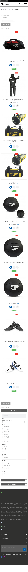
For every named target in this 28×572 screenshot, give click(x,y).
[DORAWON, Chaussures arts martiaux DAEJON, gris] (14, 327)
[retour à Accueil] (1, 9)
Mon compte (4, 542)
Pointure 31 (6, 431)
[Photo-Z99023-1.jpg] (24, 33)
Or (5, 451)
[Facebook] (1, 557)
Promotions (12, 480)
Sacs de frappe (7, 468)
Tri (1, 20)
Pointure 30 (6, 429)
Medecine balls (7, 465)
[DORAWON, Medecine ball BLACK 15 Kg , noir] (14, 287)
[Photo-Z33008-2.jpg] (24, 77)
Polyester (6, 457)
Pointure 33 (6, 434)
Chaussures (6, 463)
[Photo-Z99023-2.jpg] (24, 36)
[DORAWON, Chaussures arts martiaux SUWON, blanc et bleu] (14, 366)
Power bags (6, 467)
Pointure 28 (6, 426)
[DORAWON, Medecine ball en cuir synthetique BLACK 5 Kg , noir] (14, 207)
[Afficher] (14, 65)
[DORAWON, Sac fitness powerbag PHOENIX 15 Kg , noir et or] (14, 166)
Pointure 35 (6, 437)
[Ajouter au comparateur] (17, 65)
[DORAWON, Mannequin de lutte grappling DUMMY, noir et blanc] (14, 85)
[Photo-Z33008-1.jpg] (24, 74)
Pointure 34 (6, 436)
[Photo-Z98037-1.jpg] (24, 315)
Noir (5, 449)
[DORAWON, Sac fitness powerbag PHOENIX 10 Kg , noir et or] (14, 126)
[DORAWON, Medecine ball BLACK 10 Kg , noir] (14, 248)
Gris (5, 448)
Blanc (5, 446)
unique (5, 474)
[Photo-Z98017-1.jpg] (24, 355)
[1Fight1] (5, 4)
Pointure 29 (6, 428)
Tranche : (3, 420)
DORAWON (6, 441)
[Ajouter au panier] (10, 65)
